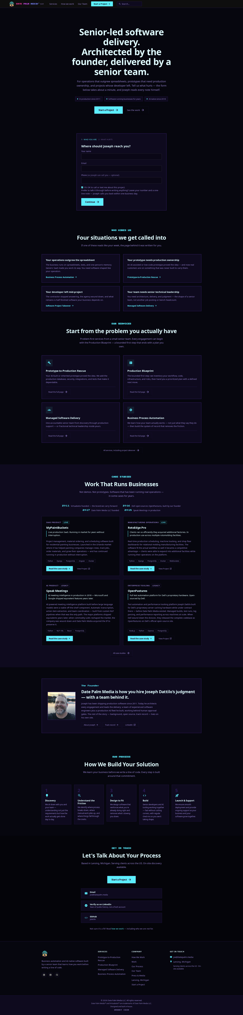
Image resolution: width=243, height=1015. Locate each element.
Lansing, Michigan (140, 980)
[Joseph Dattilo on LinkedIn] (50, 975)
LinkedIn (130, 725)
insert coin (121, 1010)
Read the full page (58, 392)
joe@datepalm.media (183, 957)
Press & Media (138, 975)
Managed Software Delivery (111, 969)
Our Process (137, 966)
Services (53, 4)
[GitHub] (57, 975)
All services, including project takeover (121, 450)
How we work (67, 4)
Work (134, 961)
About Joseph (91, 725)
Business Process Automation (112, 974)
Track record (111, 725)
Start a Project (102, 4)
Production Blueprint (108, 964)
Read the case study (59, 568)
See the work (135, 110)
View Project (83, 568)
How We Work (138, 957)
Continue (92, 202)
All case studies (121, 653)
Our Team (82, 4)
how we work (118, 928)
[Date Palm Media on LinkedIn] (44, 975)
